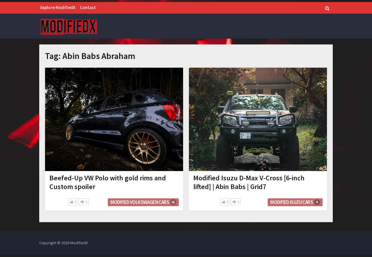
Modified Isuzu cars (291, 202)
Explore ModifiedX (57, 7)
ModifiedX (79, 242)
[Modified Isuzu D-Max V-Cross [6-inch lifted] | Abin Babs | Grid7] (258, 119)
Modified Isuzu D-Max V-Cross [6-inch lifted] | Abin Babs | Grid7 (249, 182)
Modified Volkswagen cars (139, 202)
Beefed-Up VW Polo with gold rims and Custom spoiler (107, 182)
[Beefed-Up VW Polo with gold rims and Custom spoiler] (114, 119)
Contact (88, 7)
